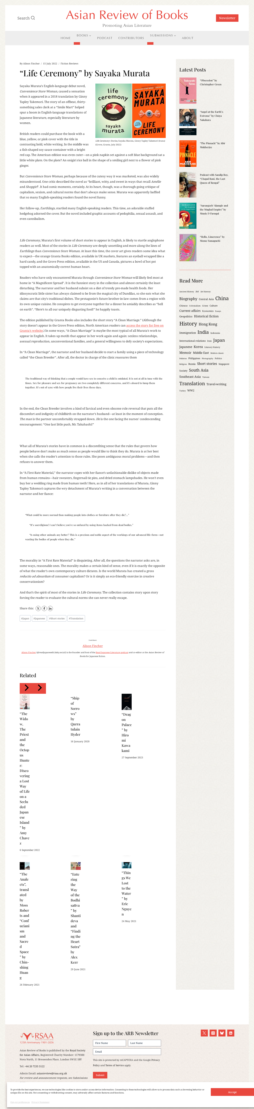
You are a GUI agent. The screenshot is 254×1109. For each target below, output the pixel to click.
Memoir (185, 352)
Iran (209, 340)
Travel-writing (216, 384)
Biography (188, 298)
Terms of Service (114, 1065)
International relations (192, 340)
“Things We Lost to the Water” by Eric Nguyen (126, 893)
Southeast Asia (190, 377)
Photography (207, 358)
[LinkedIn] (50, 608)
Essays (218, 311)
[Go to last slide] (26, 688)
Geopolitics (185, 316)
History (188, 323)
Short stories (57, 618)
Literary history (212, 347)
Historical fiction (206, 316)
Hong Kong (208, 324)
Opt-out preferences (20, 1102)
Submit (100, 1075)
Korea (198, 346)
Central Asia (206, 299)
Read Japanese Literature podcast (112, 652)
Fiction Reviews (69, 63)
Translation (76, 618)
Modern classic (217, 353)
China (222, 298)
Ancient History (186, 291)
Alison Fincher (31, 63)
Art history (205, 291)
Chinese (183, 305)
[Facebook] (44, 608)
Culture (214, 305)
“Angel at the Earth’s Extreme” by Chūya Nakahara (211, 115)
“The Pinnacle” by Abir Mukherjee (212, 145)
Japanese (39, 618)
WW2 (190, 390)
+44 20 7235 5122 (35, 1066)
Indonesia (215, 333)
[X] (38, 608)
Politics (218, 358)
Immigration (187, 333)
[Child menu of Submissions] (150, 43)
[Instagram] (213, 1033)
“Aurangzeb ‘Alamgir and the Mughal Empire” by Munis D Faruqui (214, 209)
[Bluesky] (221, 1033)
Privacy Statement (40, 1102)
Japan (25, 618)
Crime (205, 305)
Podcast (104, 38)
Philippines (194, 358)
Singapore (224, 364)
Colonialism (195, 305)
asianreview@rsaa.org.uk (52, 1073)
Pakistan (183, 358)
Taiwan (205, 377)
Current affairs (190, 311)
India (203, 332)
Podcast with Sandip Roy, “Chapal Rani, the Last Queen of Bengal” (214, 178)
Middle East (201, 353)
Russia (192, 364)
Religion (183, 364)
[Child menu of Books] (77, 43)
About (188, 38)
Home (66, 38)
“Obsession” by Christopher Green (211, 82)
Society (183, 370)
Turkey (182, 391)
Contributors (131, 38)
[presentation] (25, 701)
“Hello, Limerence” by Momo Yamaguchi (212, 238)
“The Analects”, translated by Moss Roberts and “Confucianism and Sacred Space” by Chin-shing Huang (24, 926)
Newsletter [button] (227, 18)
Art (197, 291)
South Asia (199, 370)
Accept (232, 1092)
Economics (208, 311)
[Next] (39, 688)
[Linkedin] (230, 1033)
